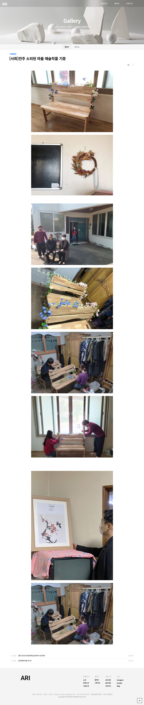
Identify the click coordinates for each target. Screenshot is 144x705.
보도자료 (108, 683)
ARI (4, 4)
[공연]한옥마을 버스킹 (25, 660)
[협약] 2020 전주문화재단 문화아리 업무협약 (31, 655)
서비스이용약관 (107, 694)
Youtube (119, 683)
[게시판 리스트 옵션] (133, 65)
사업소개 (86, 686)
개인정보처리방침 (96, 694)
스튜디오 (76, 47)
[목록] (128, 65)
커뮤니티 (108, 676)
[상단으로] (139, 700)
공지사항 (108, 680)
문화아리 (86, 676)
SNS (118, 676)
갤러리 (67, 47)
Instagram (120, 680)
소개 (84, 680)
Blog (118, 686)
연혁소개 (86, 683)
